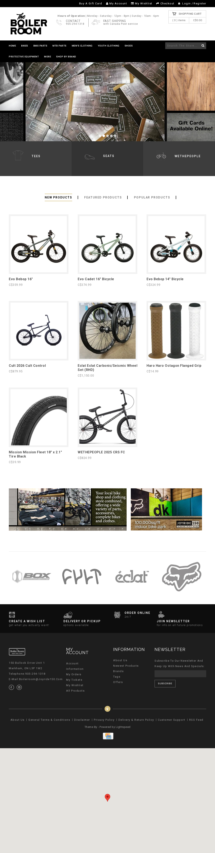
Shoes (129, 45)
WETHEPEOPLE (188, 156)
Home (12, 45)
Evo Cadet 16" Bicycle (96, 279)
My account (118, 3)
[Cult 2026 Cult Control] (38, 357)
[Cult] (81, 595)
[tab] (58, 197)
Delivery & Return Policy (136, 719)
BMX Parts (40, 45)
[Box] (31, 595)
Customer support (171, 719)
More (47, 56)
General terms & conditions (49, 719)
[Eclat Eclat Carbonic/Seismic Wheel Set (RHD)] (107, 357)
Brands (118, 671)
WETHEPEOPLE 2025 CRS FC (101, 452)
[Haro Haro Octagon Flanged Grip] (176, 357)
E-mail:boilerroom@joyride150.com (36, 679)
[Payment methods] (107, 738)
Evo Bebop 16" (21, 279)
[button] (107, 797)
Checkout (167, 3)
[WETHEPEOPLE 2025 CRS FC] (107, 444)
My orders (73, 674)
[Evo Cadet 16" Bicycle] (107, 271)
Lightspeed (123, 727)
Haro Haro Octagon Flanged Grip (174, 366)
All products (75, 690)
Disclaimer (82, 719)
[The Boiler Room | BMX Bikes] (28, 24)
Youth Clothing (108, 45)
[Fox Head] (181, 595)
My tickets (74, 679)
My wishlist (143, 3)
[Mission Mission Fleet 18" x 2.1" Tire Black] (38, 444)
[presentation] (58, 197)
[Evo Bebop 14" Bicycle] (176, 271)
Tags (116, 676)
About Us (120, 660)
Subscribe (165, 683)
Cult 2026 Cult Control (27, 366)
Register (200, 3)
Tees (36, 156)
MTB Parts (59, 45)
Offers (118, 682)
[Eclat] (131, 595)
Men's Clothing (82, 45)
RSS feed (196, 719)
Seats (108, 156)
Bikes (24, 45)
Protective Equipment (24, 56)
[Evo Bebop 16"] (38, 271)
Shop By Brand (66, 56)
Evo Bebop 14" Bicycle (165, 279)
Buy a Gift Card (90, 3)
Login (186, 3)
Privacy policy (104, 719)
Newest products (126, 665)
